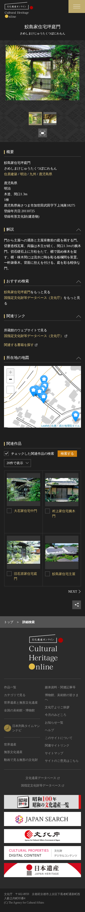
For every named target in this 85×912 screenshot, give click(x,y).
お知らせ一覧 (54, 722)
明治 (23, 174)
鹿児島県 (45, 174)
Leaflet (45, 425)
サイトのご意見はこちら (62, 760)
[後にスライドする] (74, 591)
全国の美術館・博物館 (19, 710)
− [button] (10, 379)
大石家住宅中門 (25, 511)
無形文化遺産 (13, 752)
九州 (33, 174)
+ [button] (10, 372)
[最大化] (10, 389)
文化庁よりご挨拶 (57, 707)
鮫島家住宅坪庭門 (17, 292)
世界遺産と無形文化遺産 (21, 702)
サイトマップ (54, 753)
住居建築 (10, 174)
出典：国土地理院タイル (65, 425)
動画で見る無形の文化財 (21, 760)
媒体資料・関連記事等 (60, 687)
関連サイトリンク (57, 745)
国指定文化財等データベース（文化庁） (34, 298)
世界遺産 (10, 744)
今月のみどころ (55, 715)
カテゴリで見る (15, 695)
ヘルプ (49, 730)
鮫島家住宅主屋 (63, 574)
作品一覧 (10, 687)
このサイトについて (58, 738)
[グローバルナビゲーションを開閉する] (76, 6)
